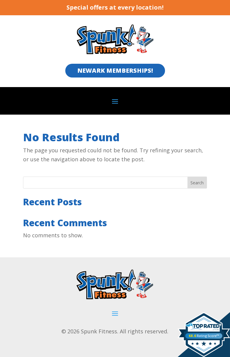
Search (197, 183)
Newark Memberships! (115, 70)
